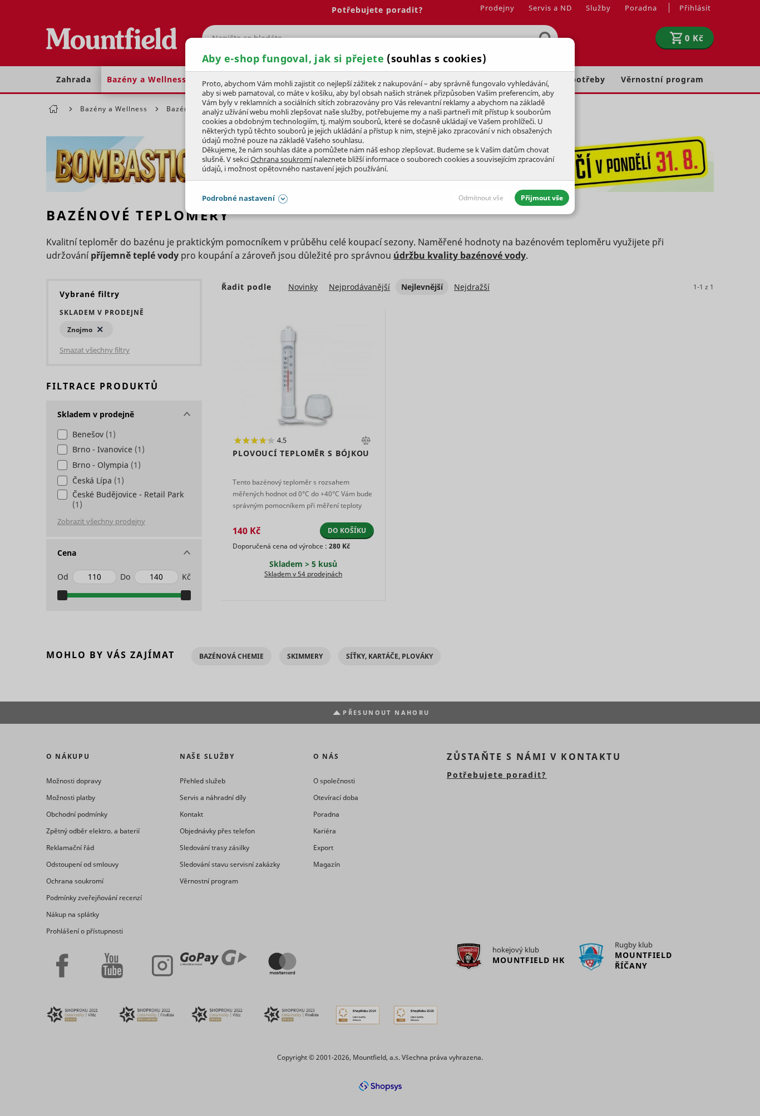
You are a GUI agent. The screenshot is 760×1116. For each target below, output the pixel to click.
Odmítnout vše (481, 198)
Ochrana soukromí (281, 159)
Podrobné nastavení (238, 198)
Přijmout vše (542, 198)
